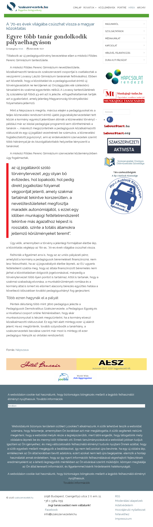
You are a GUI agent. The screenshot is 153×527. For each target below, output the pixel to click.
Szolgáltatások (114, 31)
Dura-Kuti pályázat (116, 60)
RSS (117, 496)
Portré (121, 7)
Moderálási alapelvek (129, 500)
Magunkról (111, 24)
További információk (76, 482)
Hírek (131, 7)
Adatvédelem (124, 505)
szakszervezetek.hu (23, 497)
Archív (141, 7)
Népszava (22, 349)
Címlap (77, 7)
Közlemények (107, 7)
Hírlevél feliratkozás (117, 53)
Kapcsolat (111, 45)
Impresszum (123, 518)
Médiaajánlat (112, 38)
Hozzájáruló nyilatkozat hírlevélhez (130, 512)
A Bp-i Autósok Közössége (125, 175)
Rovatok (89, 7)
